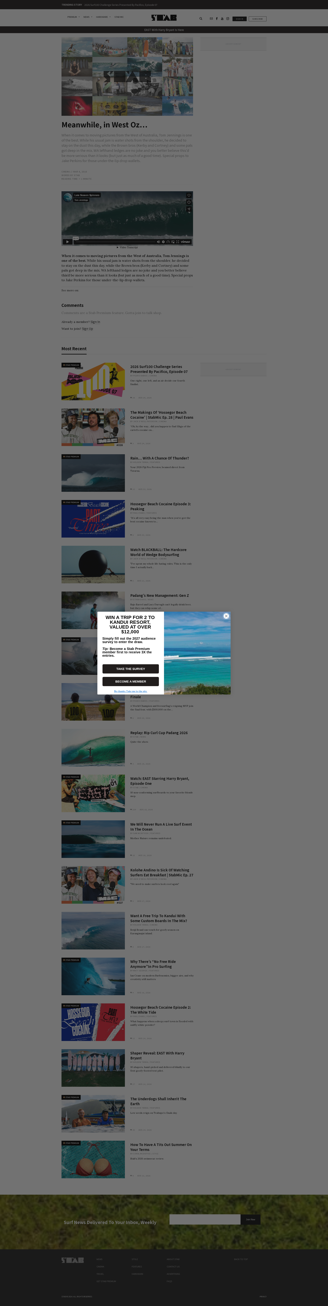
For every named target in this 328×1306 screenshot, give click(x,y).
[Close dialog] (226, 616)
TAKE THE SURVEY (130, 669)
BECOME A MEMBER (130, 681)
